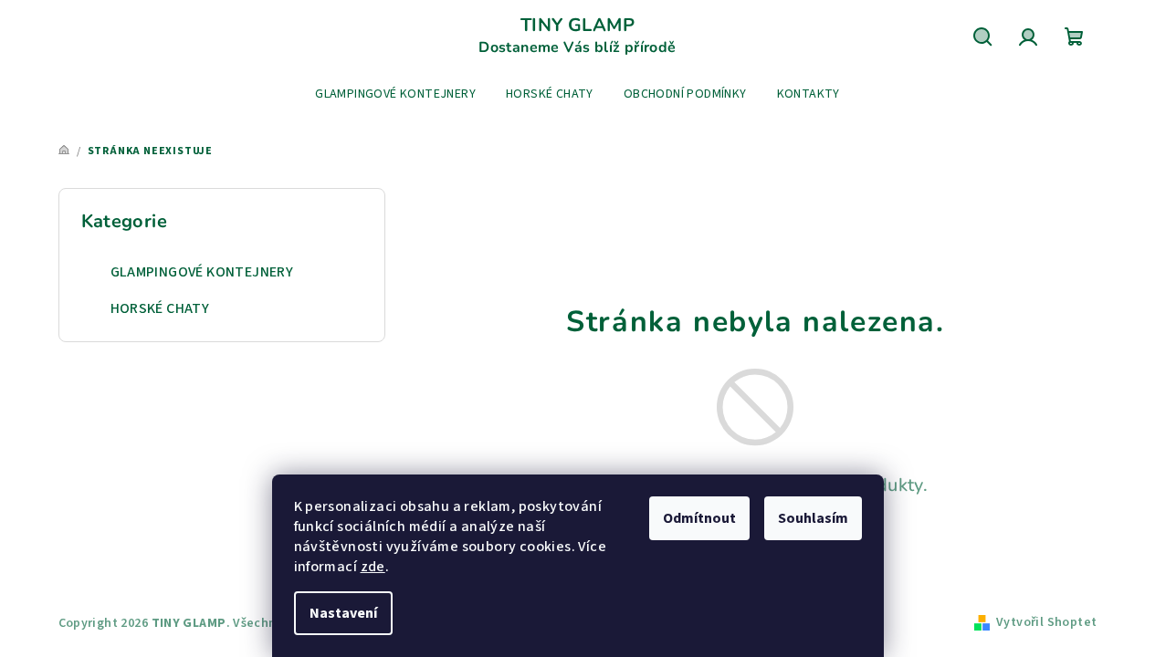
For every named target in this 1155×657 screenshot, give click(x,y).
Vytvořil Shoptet (1046, 622)
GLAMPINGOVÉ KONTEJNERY (202, 272)
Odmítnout (699, 518)
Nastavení (343, 613)
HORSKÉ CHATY (160, 308)
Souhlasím (813, 518)
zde (373, 567)
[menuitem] (395, 94)
